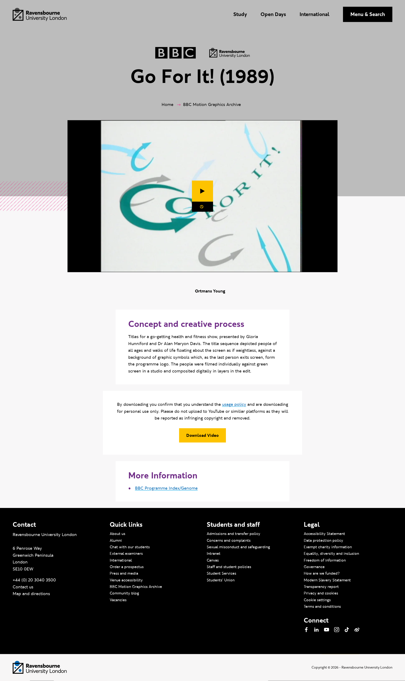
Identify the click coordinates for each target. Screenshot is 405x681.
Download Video (202, 435)
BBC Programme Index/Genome (166, 488)
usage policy (234, 404)
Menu (367, 14)
